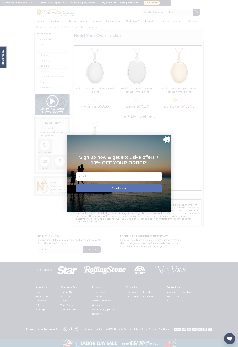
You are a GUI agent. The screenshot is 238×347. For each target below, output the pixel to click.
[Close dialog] (167, 139)
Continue (119, 188)
